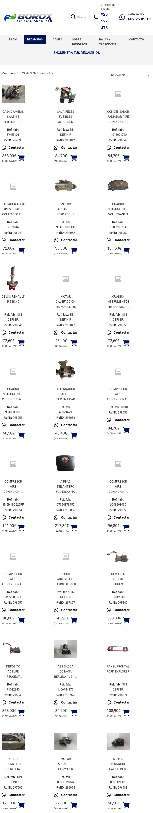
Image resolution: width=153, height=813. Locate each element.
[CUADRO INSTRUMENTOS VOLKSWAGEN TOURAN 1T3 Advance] (118, 186)
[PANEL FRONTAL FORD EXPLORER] (118, 649)
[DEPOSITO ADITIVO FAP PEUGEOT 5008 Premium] (65, 556)
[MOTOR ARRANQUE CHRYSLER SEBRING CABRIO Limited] (65, 741)
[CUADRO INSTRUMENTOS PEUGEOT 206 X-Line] (13, 371)
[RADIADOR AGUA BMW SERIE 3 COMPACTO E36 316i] (13, 186)
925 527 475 (104, 21)
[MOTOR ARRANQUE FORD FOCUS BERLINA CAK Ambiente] (65, 186)
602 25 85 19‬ (139, 19)
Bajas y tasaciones (107, 42)
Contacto (136, 39)
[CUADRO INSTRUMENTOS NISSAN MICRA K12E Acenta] (118, 279)
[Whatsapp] (122, 17)
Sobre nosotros (79, 42)
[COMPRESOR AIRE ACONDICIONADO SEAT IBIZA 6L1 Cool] (118, 464)
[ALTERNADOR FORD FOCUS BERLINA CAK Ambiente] (65, 371)
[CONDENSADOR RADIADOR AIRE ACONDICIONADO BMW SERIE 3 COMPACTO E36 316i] (118, 94)
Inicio (13, 39)
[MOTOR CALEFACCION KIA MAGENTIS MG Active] (65, 279)
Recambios (35, 39)
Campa (57, 39)
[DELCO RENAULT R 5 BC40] (13, 279)
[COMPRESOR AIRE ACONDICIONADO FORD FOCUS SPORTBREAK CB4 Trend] (13, 464)
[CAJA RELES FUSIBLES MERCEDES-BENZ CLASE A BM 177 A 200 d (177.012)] (65, 94)
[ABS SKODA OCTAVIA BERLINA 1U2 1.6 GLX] (65, 649)
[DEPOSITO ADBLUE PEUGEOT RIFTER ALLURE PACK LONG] (13, 649)
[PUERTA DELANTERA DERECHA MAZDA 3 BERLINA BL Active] (13, 741)
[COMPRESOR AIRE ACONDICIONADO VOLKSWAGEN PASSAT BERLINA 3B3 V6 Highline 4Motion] (13, 556)
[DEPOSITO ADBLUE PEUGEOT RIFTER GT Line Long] (118, 556)
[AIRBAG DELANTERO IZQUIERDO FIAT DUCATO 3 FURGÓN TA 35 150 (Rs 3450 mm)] (65, 464)
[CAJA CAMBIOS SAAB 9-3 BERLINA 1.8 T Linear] (13, 94)
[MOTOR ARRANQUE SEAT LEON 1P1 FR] (118, 741)
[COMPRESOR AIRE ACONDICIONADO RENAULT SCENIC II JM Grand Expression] (118, 371)
